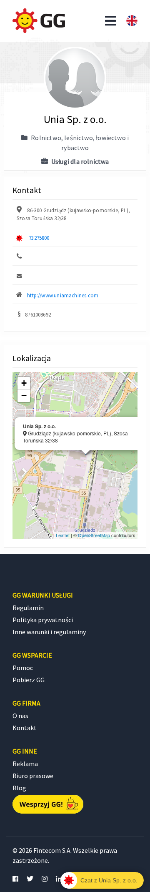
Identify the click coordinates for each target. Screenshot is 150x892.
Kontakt (24, 728)
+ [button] (24, 383)
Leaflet (63, 535)
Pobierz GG (28, 680)
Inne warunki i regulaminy (49, 632)
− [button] (24, 395)
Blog (19, 788)
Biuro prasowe (32, 775)
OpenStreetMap (94, 535)
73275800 (39, 237)
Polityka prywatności (42, 620)
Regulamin (28, 607)
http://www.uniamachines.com (62, 295)
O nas (20, 715)
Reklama (25, 763)
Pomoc (22, 667)
